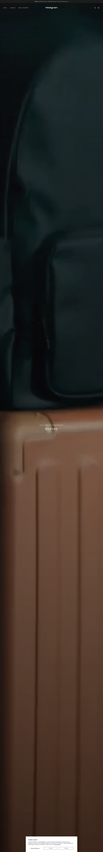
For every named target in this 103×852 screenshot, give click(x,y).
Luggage (12, 7)
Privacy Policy (57, 844)
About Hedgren (23, 7)
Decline (66, 848)
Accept (50, 848)
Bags (5, 7)
